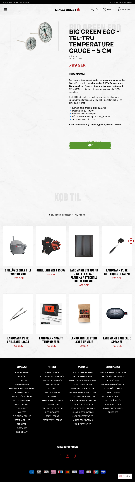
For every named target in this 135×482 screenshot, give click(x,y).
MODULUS (52, 388)
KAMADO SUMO (21, 392)
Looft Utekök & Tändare (22, 396)
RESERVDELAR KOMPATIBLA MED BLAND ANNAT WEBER (83, 383)
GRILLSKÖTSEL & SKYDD (52, 408)
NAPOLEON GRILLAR (21, 400)
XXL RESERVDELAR (82, 424)
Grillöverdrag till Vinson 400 (18, 272)
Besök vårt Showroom (113, 377)
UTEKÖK (21, 377)
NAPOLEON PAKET (22, 404)
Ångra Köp (113, 412)
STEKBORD (52, 396)
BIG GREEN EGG (22, 385)
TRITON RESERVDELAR (83, 373)
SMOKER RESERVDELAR (82, 416)
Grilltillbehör (52, 373)
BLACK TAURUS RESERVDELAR (83, 400)
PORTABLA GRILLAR (21, 420)
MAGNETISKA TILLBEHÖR (52, 400)
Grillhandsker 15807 (51, 270)
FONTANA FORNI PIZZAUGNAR (22, 388)
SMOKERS (22, 412)
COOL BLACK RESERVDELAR (83, 396)
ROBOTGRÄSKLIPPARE (113, 388)
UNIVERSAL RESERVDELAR (82, 388)
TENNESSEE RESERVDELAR (83, 408)
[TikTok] (75, 456)
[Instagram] (67, 456)
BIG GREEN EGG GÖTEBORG (113, 385)
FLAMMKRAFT (22, 408)
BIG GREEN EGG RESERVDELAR (82, 392)
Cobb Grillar (22, 432)
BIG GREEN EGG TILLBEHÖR (52, 377)
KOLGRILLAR (21, 381)
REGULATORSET (52, 412)
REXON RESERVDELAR (82, 377)
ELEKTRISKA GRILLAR (22, 416)
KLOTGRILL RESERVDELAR (82, 404)
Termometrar (52, 404)
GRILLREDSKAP (52, 385)
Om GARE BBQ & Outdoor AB (113, 373)
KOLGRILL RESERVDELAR (83, 412)
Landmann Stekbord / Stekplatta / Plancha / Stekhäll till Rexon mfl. (84, 276)
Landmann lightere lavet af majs (84, 340)
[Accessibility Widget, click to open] (131, 241)
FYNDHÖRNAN (113, 381)
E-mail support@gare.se (121, 2)
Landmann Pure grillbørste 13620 (117, 272)
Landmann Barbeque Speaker (117, 340)
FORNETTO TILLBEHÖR (52, 420)
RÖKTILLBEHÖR (52, 416)
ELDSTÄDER (22, 428)
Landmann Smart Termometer (51, 340)
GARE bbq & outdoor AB (16, 2)
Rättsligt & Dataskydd (113, 396)
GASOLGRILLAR (21, 373)
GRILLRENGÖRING (52, 392)
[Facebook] (60, 456)
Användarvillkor (113, 404)
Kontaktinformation (113, 408)
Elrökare (21, 424)
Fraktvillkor (113, 392)
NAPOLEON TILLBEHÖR (52, 381)
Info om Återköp (113, 400)
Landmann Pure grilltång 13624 (18, 340)
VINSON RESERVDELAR (83, 420)
